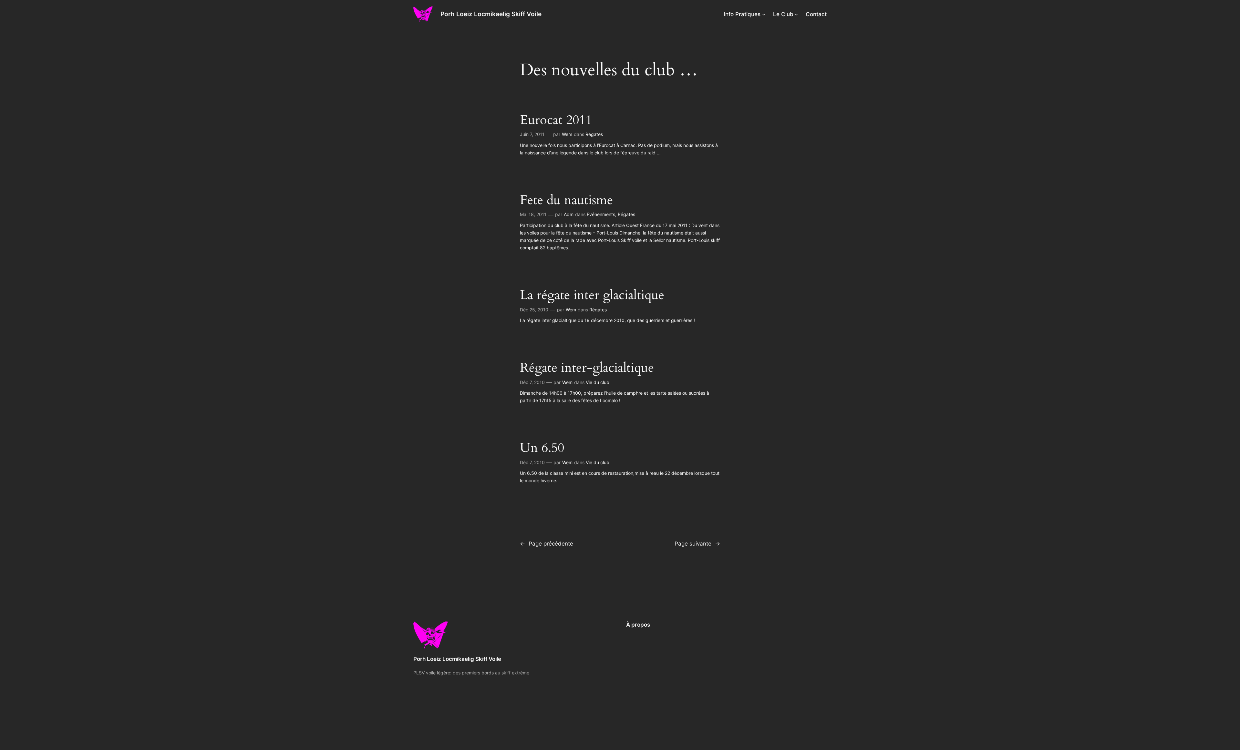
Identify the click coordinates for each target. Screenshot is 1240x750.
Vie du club (597, 382)
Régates (594, 134)
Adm (569, 214)
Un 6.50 (542, 448)
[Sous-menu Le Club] (796, 14)
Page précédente (546, 543)
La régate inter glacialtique (592, 295)
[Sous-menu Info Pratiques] (763, 14)
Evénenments (601, 214)
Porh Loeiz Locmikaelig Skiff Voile (491, 14)
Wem (567, 134)
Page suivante (697, 543)
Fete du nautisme (566, 200)
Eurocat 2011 (556, 120)
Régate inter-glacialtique (587, 368)
